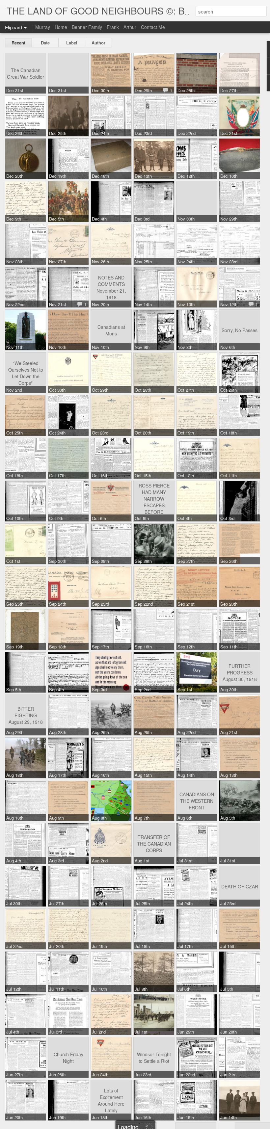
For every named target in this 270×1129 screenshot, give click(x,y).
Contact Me (153, 27)
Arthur (129, 27)
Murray (42, 27)
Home (61, 27)
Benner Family (87, 27)
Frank (113, 27)
